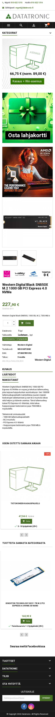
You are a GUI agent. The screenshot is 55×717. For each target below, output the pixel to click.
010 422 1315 (16, 3)
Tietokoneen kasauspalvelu (25, 503)
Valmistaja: (7, 345)
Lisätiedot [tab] (9, 374)
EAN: (4, 353)
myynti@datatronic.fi (24, 8)
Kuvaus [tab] (7, 369)
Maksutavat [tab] (10, 379)
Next (26, 535)
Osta (26, 323)
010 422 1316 (37, 3)
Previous (22, 535)
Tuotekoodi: (7, 349)
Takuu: (5, 357)
